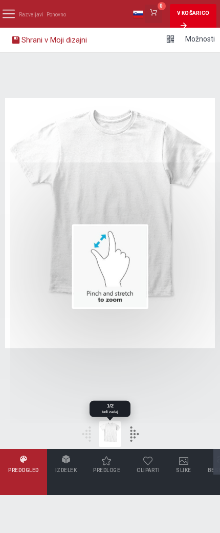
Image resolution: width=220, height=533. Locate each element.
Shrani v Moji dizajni (53, 40)
